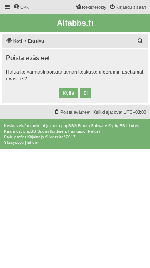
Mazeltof (57, 137)
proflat (20, 137)
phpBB (67, 125)
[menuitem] (21, 7)
